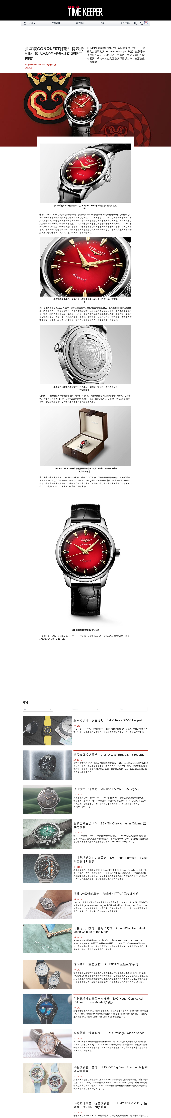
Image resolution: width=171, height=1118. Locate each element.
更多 (26, 702)
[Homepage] (24, 23)
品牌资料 (56, 23)
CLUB (141, 24)
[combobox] (38, 709)
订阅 (102, 23)
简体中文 (52, 65)
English (28, 65)
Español (36, 65)
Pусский (44, 65)
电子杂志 (80, 23)
